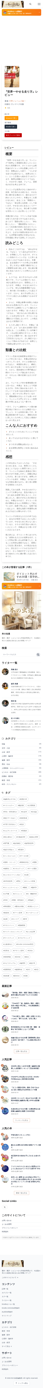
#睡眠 (25, 887)
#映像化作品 (24, 862)
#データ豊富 (32, 868)
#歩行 (28, 969)
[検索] (38, 655)
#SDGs (30, 950)
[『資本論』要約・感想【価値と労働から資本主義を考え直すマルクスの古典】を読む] (5, 994)
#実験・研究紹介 (18, 900)
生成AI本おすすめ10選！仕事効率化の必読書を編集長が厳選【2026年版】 (25, 1110)
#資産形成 (23, 818)
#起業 (5, 919)
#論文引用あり (8, 849)
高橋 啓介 (14, 669)
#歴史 (18, 881)
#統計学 (32, 963)
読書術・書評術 (21, 776)
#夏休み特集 (19, 906)
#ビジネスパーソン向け (11, 875)
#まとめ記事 (30, 932)
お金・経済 (21, 752)
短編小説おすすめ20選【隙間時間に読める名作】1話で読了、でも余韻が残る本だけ (26, 1040)
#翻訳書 (21, 805)
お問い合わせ (6, 1220)
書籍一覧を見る (21, 1193)
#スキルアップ (18, 868)
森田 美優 (14, 684)
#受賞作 (21, 849)
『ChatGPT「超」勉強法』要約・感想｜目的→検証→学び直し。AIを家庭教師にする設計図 (25, 1005)
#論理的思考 (28, 843)
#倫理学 (22, 963)
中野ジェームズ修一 (17, 101)
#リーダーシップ (32, 913)
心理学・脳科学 (21, 756)
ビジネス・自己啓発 (21, 772)
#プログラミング (24, 938)
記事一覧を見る (21, 1051)
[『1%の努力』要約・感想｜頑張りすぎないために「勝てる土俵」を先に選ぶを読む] (5, 1018)
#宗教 (25, 976)
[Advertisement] (21, 38)
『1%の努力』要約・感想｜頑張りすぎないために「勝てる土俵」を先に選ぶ (26, 1017)
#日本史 (18, 957)
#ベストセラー (8, 805)
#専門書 (6, 843)
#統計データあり (9, 818)
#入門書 (6, 894)
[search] (30, 4)
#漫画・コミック (9, 862)
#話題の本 (23, 799)
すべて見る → (7, 1346)
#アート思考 (17, 913)
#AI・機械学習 (31, 894)
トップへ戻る (23, 1383)
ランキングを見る (21, 1120)
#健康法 (6, 868)
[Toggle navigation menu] (39, 4)
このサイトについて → (10, 1277)
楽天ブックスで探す (13, 135)
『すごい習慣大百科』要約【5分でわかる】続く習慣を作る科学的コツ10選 (25, 1088)
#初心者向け (7, 837)
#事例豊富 (7, 906)
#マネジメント (8, 925)
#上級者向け (7, 944)
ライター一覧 (6, 1300)
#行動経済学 (20, 837)
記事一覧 (5, 1289)
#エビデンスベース (10, 831)
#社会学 (24, 812)
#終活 (36, 969)
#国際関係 (7, 969)
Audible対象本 (7, 1312)
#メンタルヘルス (9, 856)
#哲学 (25, 919)
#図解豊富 (21, 925)
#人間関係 (31, 805)
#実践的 (24, 831)
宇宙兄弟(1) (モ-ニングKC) (20, 1135)
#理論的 (31, 900)
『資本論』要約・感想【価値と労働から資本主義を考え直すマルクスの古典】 (25, 993)
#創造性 (6, 913)
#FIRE (5, 900)
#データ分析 (24, 856)
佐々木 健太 (15, 718)
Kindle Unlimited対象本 (11, 1308)
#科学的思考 (7, 881)
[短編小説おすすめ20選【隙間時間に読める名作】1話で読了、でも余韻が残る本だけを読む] (5, 1040)
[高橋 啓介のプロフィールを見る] (5, 671)
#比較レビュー (33, 906)
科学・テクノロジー (21, 784)
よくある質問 (6, 1224)
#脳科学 (34, 887)
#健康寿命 (18, 969)
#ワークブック (8, 938)
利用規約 (5, 1231)
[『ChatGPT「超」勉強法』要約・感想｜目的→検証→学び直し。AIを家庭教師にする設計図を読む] (5, 1005)
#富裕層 (6, 976)
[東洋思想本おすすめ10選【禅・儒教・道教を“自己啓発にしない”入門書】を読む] (5, 1029)
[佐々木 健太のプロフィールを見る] (5, 720)
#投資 (21, 824)
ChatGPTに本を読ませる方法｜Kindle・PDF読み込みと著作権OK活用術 (25, 1078)
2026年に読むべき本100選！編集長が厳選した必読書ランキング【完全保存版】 (25, 1067)
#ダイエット (17, 894)
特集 (21, 744)
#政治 (26, 957)
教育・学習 (21, 780)
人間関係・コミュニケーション (21, 768)
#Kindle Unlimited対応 (24, 944)
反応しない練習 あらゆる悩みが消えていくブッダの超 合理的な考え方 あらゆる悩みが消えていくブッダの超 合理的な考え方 (26, 1180)
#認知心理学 (33, 837)
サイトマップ (6, 1316)
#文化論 (34, 812)
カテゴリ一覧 (6, 1293)
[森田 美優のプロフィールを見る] (5, 686)
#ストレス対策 (29, 881)
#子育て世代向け (9, 824)
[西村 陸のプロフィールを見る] (5, 703)
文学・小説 (21, 748)
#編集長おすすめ (9, 799)
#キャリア (15, 919)
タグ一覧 (5, 1296)
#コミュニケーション (11, 887)
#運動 (34, 862)
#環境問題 (7, 957)
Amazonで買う (11, 118)
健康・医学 (21, 760)
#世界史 (6, 950)
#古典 (26, 875)
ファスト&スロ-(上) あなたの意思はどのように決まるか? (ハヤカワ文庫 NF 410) (25, 1167)
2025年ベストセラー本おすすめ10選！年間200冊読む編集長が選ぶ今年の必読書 (26, 1099)
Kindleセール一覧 (8, 1304)
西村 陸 (13, 701)
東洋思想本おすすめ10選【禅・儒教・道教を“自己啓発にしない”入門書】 (25, 1028)
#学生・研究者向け (10, 812)
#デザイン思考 (18, 950)
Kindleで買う (11, 127)
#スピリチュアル (9, 963)
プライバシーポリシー (10, 1228)
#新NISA (16, 976)
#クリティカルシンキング (12, 932)
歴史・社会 (21, 764)
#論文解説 (17, 843)
